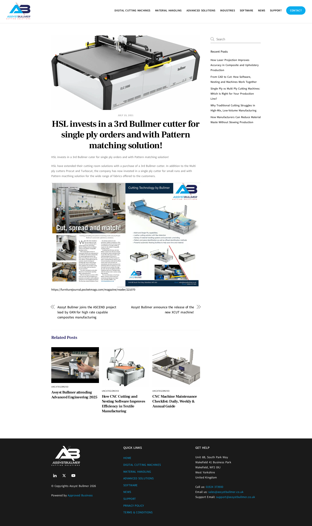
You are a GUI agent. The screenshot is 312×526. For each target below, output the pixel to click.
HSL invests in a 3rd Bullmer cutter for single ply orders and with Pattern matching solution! (125, 134)
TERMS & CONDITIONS (138, 512)
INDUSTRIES (227, 10)
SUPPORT (276, 10)
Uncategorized (59, 386)
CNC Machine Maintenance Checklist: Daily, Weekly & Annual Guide (174, 401)
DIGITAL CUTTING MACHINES (132, 10)
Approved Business (80, 495)
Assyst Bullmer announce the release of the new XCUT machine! (162, 309)
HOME (127, 458)
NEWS (261, 10)
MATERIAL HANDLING (168, 10)
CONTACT (296, 10)
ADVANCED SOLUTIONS (201, 10)
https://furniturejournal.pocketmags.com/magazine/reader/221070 (93, 290)
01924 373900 (214, 487)
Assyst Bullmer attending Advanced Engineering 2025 (74, 395)
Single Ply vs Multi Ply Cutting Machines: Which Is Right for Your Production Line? (235, 94)
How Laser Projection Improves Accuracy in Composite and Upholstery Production (235, 65)
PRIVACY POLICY (133, 506)
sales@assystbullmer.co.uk (226, 492)
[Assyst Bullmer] (18, 18)
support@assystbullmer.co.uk (235, 497)
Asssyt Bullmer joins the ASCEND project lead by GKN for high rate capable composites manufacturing (86, 312)
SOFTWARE (246, 10)
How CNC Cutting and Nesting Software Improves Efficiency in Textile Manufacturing (123, 404)
